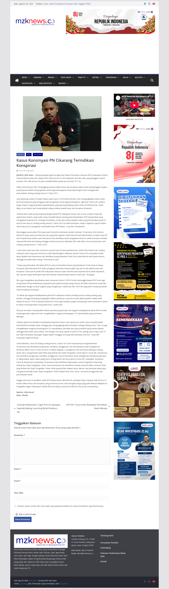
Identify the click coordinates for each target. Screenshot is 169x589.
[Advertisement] (84, 55)
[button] (28, 77)
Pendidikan (111, 77)
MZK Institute (45, 83)
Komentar (19, 435)
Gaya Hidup (66, 77)
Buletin (138, 77)
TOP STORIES (38, 154)
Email (17, 481)
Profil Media (105, 548)
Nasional (20, 154)
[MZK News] (17, 80)
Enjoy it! (82, 77)
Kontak (103, 561)
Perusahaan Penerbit (109, 542)
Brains (51, 77)
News (24, 77)
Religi (125, 77)
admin (31, 171)
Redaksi (62, 83)
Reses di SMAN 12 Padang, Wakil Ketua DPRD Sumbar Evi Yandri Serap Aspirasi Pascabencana (66, 3)
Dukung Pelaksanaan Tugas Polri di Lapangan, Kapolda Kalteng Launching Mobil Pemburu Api (39, 408)
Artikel (95, 77)
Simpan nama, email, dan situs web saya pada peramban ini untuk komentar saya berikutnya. (60, 506)
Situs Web (18, 492)
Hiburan (37, 77)
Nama (17, 469)
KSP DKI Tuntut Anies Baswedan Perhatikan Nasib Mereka (86, 406)
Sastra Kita (27, 83)
